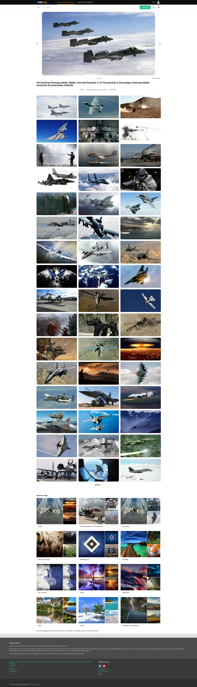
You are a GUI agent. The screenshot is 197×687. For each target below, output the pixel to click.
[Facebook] (100, 667)
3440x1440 (45, 661)
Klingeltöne (11, 667)
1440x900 (62, 661)
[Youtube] (104, 667)
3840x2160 (22, 661)
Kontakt (100, 672)
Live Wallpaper (12, 669)
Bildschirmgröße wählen (103, 671)
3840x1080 (56, 661)
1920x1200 (73, 661)
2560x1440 (33, 661)
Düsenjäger (113, 89)
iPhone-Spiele (12, 665)
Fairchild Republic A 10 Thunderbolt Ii (96, 89)
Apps (10, 673)
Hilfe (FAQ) (100, 674)
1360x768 (84, 661)
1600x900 (28, 661)
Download (145, 7)
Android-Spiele (12, 663)
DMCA (38, 684)
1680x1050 (67, 661)
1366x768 (17, 661)
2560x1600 (89, 661)
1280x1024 (39, 661)
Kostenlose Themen (13, 671)
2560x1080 (51, 661)
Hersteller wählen (102, 669)
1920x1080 (11, 661)
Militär (82, 89)
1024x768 (79, 661)
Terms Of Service (32, 684)
